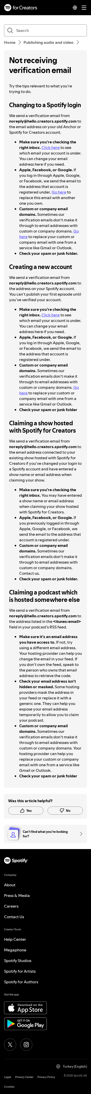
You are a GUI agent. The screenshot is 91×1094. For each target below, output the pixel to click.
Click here (50, 147)
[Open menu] (84, 8)
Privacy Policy (46, 1077)
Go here (59, 192)
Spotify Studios (17, 960)
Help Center (15, 939)
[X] (10, 1045)
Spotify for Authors (21, 982)
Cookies (9, 1087)
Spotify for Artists (20, 971)
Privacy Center (24, 1077)
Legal (7, 1077)
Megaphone (15, 950)
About (9, 885)
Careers (11, 906)
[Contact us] (79, 834)
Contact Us (14, 916)
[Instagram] (26, 1045)
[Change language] (75, 8)
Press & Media (17, 895)
